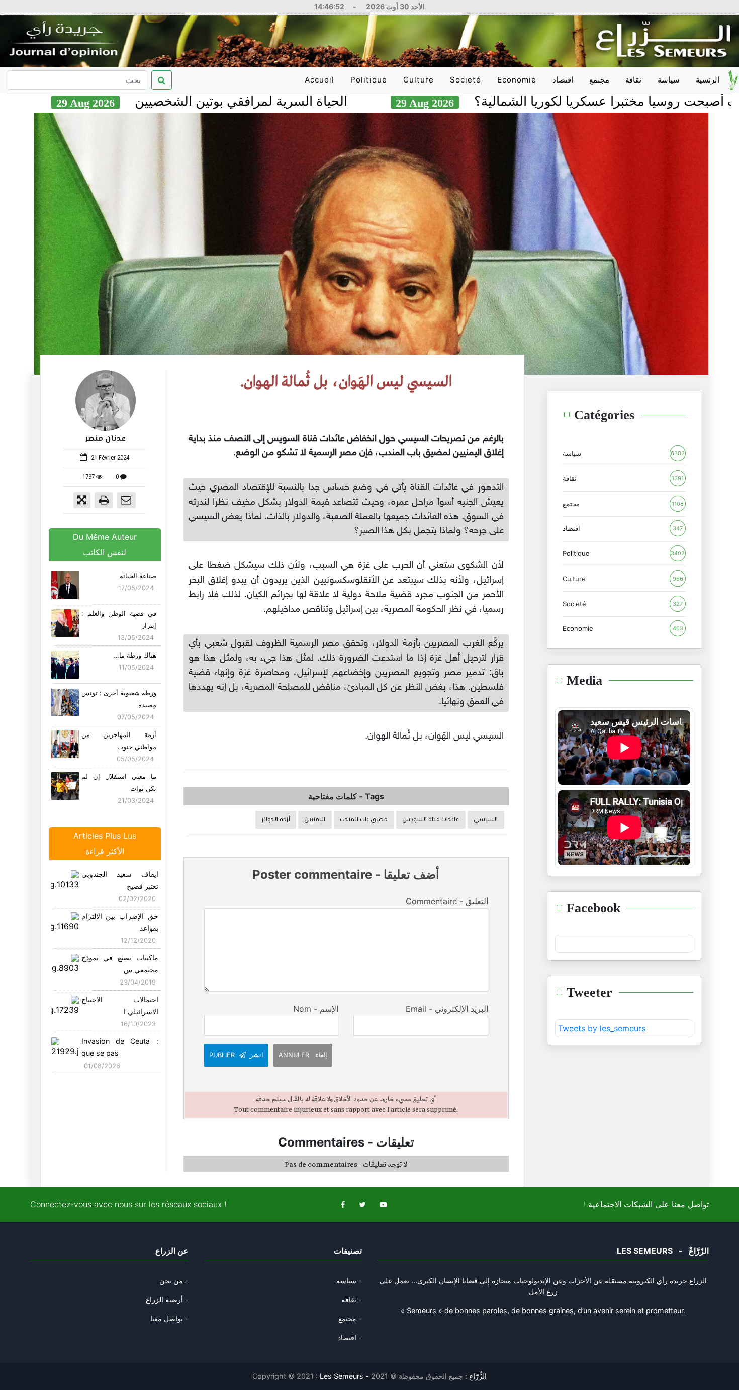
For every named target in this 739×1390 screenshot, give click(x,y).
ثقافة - (351, 1299)
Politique (368, 80)
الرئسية (707, 80)
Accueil (321, 83)
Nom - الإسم (315, 1009)
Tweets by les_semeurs (601, 1028)
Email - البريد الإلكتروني (447, 1009)
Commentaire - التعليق (447, 901)
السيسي (486, 819)
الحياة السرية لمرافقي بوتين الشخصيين (304, 101)
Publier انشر (236, 1055)
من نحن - (174, 1280)
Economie (516, 80)
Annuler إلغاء (303, 1055)
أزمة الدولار (276, 819)
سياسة (669, 80)
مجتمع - (350, 1318)
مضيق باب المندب (364, 819)
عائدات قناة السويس (430, 819)
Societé (465, 80)
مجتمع (599, 80)
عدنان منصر (105, 439)
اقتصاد (562, 80)
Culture (418, 80)
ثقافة (633, 80)
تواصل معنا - (169, 1318)
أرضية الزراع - (167, 1299)
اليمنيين (314, 819)
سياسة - (349, 1280)
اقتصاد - (350, 1337)
